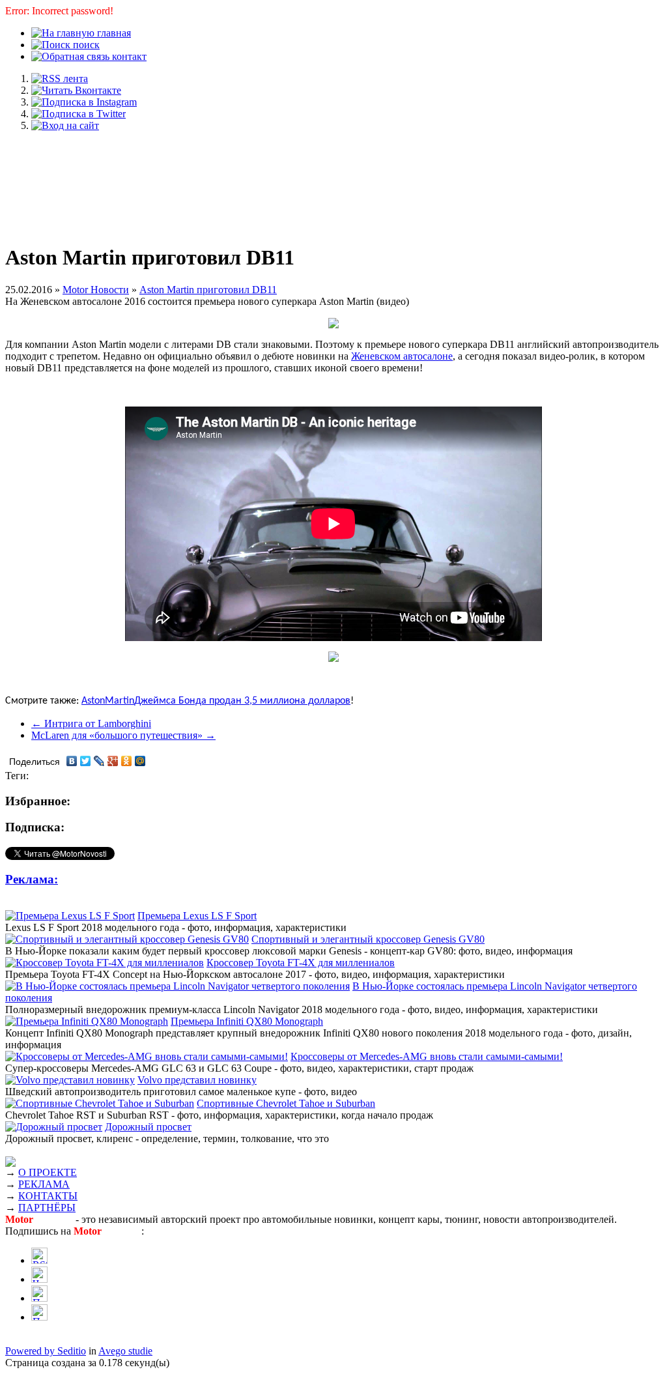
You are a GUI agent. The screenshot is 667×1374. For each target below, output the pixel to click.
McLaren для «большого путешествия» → (123, 735)
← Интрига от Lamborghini (91, 723)
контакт (128, 56)
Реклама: (31, 879)
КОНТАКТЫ (48, 1195)
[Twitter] (85, 760)
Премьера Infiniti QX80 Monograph (247, 1021)
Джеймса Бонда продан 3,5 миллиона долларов (242, 701)
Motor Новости (96, 289)
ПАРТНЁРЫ (47, 1207)
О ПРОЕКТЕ (47, 1172)
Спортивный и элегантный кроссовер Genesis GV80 (368, 939)
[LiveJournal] (99, 760)
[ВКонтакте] (72, 760)
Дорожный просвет (148, 1126)
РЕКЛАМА (44, 1184)
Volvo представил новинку (197, 1079)
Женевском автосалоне (402, 356)
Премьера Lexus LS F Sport (197, 915)
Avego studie (125, 1350)
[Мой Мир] (140, 760)
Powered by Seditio (45, 1350)
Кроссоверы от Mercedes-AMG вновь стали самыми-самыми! (427, 1056)
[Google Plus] (113, 760)
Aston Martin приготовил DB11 (208, 289)
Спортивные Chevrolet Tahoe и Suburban (286, 1103)
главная (112, 32)
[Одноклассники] (127, 760)
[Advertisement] (333, 181)
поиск (85, 44)
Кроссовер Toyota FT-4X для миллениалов (300, 962)
